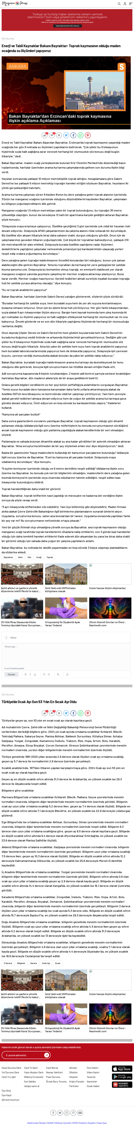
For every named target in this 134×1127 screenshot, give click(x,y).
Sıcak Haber (93, 1086)
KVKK (75, 1123)
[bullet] (48, 674)
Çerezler (67, 1123)
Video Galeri (93, 1072)
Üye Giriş (6, 1090)
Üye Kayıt (7, 1095)
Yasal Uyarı (102, 1123)
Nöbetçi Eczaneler (34, 1076)
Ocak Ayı (46, 963)
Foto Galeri (92, 1067)
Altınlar (73, 1067)
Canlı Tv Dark (31, 1067)
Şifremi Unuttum (10, 1099)
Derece (33, 963)
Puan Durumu (53, 1076)
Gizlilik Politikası (54, 1123)
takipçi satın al (31, 1086)
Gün (29, 557)
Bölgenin (21, 963)
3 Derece (8, 963)
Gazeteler (92, 1081)
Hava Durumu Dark (11, 1067)
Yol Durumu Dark (10, 1072)
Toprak (50, 557)
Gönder (11, 674)
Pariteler (74, 1086)
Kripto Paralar (76, 1081)
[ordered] (44, 674)
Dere (20, 557)
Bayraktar (8, 557)
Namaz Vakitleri (54, 1072)
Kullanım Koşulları (87, 1123)
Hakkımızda (32, 1123)
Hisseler (73, 1076)
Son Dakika (30, 1081)
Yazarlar (91, 1076)
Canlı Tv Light (9, 1076)
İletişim (42, 1123)
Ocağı (39, 557)
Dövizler (73, 1072)
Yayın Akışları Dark (33, 1072)
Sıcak (57, 963)
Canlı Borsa (52, 1067)
